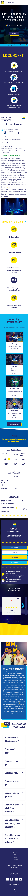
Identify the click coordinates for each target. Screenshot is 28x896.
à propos (15, 859)
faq (15, 854)
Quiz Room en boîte (14, 884)
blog (15, 857)
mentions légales (14, 892)
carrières (14, 887)
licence (14, 889)
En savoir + (14, 351)
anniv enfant (14, 557)
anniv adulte (14, 562)
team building (14, 547)
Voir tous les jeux (14, 424)
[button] (25, 2)
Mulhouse (11, 2)
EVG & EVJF (14, 552)
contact (15, 852)
